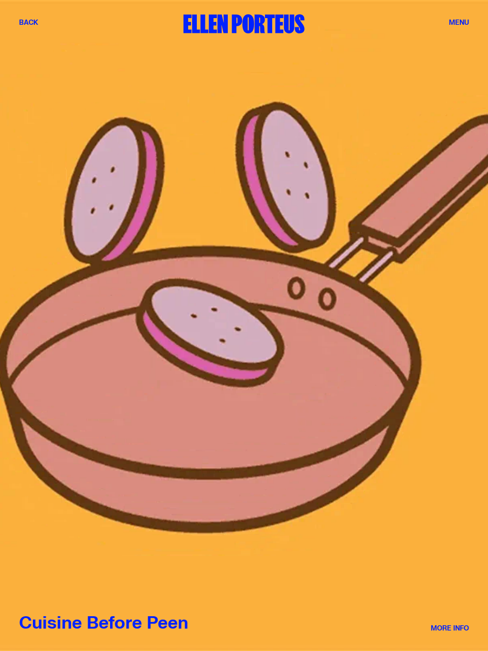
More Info (450, 628)
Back (28, 23)
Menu (459, 23)
